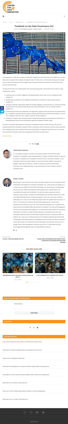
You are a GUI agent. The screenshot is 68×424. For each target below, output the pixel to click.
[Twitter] (30, 412)
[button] (5, 267)
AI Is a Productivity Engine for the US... (50, 275)
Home (4, 22)
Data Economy (20, 22)
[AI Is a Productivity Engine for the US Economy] (50, 263)
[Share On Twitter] (2, 111)
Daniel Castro (38, 29)
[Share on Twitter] (34, 144)
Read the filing (7, 136)
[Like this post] (30, 144)
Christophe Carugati (26, 29)
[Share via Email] (38, 144)
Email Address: (18, 304)
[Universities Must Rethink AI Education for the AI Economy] (18, 263)
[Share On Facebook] (2, 108)
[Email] (43, 412)
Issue (11, 22)
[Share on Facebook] (32, 144)
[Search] (64, 16)
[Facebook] (24, 412)
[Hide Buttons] (1, 114)
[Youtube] (37, 412)
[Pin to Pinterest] (36, 144)
